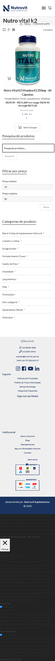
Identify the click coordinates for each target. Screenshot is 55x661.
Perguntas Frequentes (27, 391)
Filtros (27, 23)
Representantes (27, 444)
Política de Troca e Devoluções (28, 382)
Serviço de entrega (28, 386)
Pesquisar (10, 156)
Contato (27, 453)
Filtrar (46, 207)
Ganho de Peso (10, 263)
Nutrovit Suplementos (37, 501)
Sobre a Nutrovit (27, 436)
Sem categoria (9, 302)
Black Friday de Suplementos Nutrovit (22, 233)
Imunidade (7, 271)
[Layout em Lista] (9, 30)
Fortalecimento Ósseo (15, 98)
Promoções (8, 294)
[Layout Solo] (4, 30)
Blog (28, 440)
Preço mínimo (9, 181)
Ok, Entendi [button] (34, 536)
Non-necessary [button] (8, 631)
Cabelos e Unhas (11, 240)
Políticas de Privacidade (27, 378)
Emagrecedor (9, 248)
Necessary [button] (5, 603)
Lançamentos (33, 98)
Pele (4, 286)
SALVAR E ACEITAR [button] (10, 659)
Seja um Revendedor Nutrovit (27, 448)
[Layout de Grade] (13, 30)
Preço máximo (9, 193)
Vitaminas (45, 98)
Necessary (8, 606)
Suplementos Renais (12, 309)
